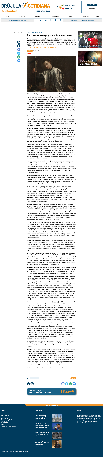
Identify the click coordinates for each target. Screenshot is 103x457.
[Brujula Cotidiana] (25, 7)
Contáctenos (85, 16)
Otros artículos (51, 405)
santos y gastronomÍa (34, 378)
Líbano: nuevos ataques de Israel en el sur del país (42, 434)
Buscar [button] (98, 16)
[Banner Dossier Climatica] (90, 58)
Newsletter (92, 9)
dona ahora (92, 5)
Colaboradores (55, 16)
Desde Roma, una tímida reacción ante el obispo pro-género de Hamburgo (42, 443)
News (69, 8)
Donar (70, 16)
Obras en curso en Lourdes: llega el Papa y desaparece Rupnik (42, 416)
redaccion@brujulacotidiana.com (9, 426)
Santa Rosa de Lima (77, 20)
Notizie (70, 5)
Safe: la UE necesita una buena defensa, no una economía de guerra (42, 425)
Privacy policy (4, 451)
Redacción (22, 16)
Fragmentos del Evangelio (17, 20)
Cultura (54, 25)
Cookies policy (12, 451)
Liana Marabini (18, 33)
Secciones (37, 16)
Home (7, 16)
